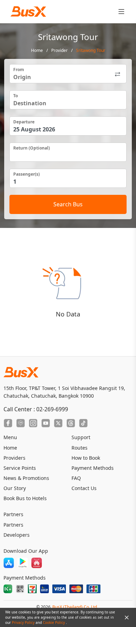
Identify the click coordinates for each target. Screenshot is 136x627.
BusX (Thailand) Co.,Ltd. (75, 607)
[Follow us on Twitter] (58, 423)
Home (37, 50)
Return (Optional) (31, 148)
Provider (59, 50)
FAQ (76, 478)
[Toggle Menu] (121, 11)
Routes (79, 447)
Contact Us (84, 488)
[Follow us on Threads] (70, 423)
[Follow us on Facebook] (8, 423)
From (18, 69)
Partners (13, 524)
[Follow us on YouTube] (45, 423)
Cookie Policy (54, 622)
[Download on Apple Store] (8, 563)
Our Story (14, 488)
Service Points (19, 468)
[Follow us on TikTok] (83, 423)
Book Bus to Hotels (25, 498)
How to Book (85, 457)
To (15, 96)
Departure (24, 122)
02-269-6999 (52, 409)
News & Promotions (26, 478)
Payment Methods (92, 468)
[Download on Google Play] (22, 563)
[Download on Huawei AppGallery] (36, 563)
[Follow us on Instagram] (33, 423)
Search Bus (68, 204)
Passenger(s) (26, 174)
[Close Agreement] (126, 617)
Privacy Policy (24, 622)
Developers (16, 535)
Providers (14, 457)
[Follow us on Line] (20, 423)
